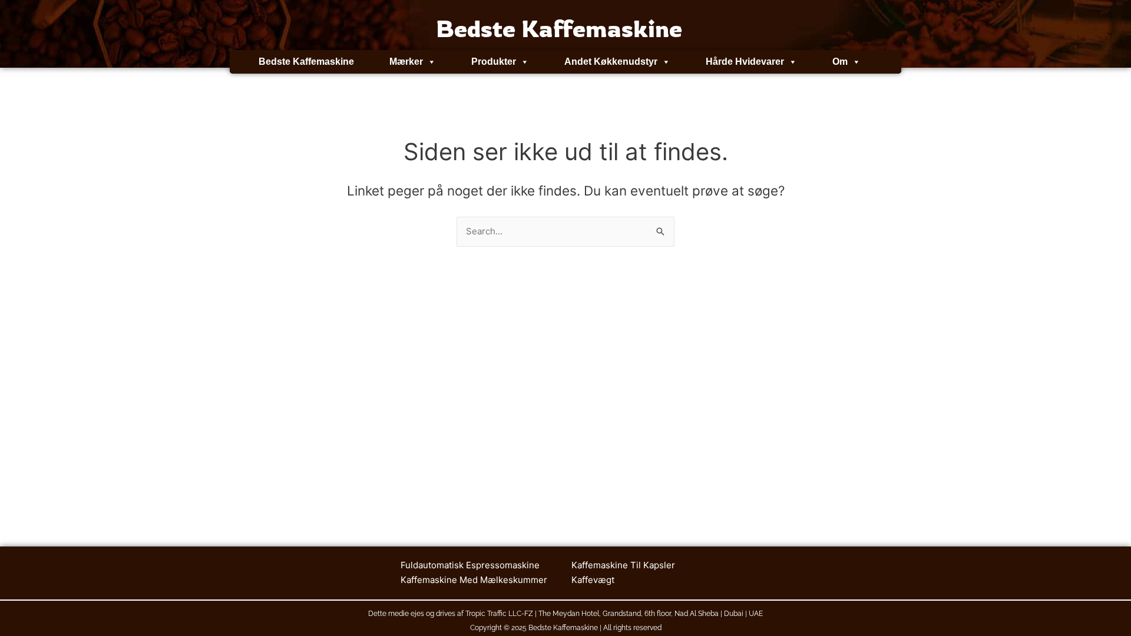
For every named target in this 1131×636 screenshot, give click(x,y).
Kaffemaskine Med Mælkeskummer (474, 579)
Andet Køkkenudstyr (610, 62)
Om (840, 62)
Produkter (493, 62)
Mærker (406, 62)
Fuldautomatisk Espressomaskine (470, 565)
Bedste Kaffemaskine (306, 62)
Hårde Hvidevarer (745, 62)
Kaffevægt (592, 579)
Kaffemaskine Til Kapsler (623, 565)
